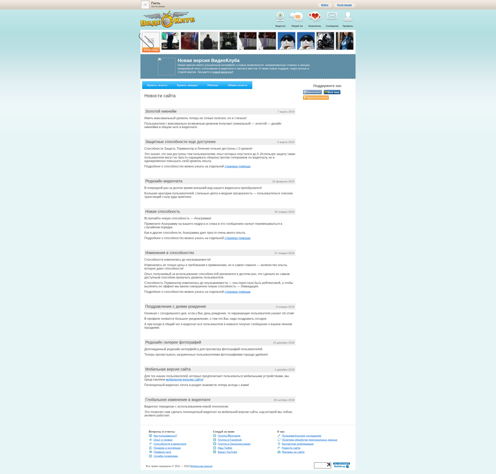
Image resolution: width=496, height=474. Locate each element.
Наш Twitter (225, 447)
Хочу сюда (151, 49)
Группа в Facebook (230, 439)
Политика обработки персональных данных (309, 439)
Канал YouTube (227, 451)
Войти (324, 5)
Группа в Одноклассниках (234, 443)
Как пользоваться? (165, 435)
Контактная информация (298, 443)
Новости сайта (291, 447)
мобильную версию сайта (184, 379)
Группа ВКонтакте (229, 435)
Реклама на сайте (293, 451)
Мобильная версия (201, 466)
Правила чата (162, 451)
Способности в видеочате (170, 443)
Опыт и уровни (163, 439)
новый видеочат (222, 71)
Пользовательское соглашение (301, 435)
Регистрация (344, 5)
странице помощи (237, 166)
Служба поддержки (166, 456)
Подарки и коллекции (167, 447)
